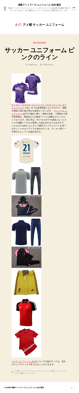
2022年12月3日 (48, 64)
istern (35, 64)
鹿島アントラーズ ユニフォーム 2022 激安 (39, 5)
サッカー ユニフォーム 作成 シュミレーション (51, 371)
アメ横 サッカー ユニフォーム (24, 371)
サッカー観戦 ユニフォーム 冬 (24, 373)
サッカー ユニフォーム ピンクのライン (39, 54)
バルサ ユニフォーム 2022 (24, 361)
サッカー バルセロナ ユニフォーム (28, 105)
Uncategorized (39, 42)
